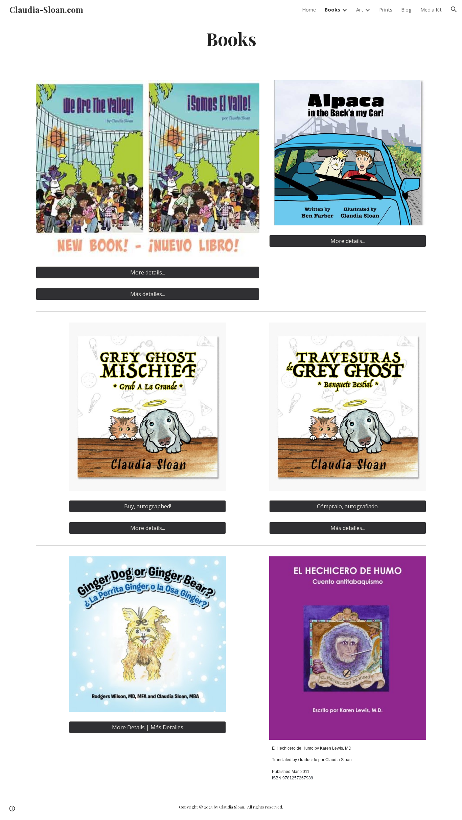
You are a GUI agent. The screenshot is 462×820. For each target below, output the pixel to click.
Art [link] (359, 9)
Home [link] (309, 9)
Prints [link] (385, 9)
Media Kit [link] (431, 9)
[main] (231, 38)
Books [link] (332, 9)
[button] (454, 9)
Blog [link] (406, 9)
